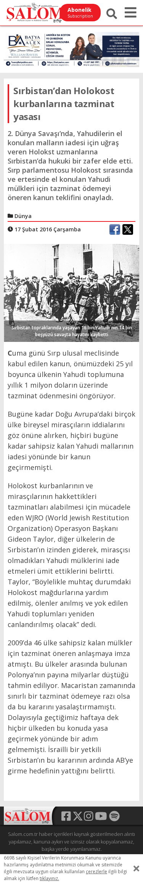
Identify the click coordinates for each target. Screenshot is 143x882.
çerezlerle (96, 871)
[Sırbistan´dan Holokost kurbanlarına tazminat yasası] (71, 292)
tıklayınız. (49, 878)
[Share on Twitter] (127, 229)
